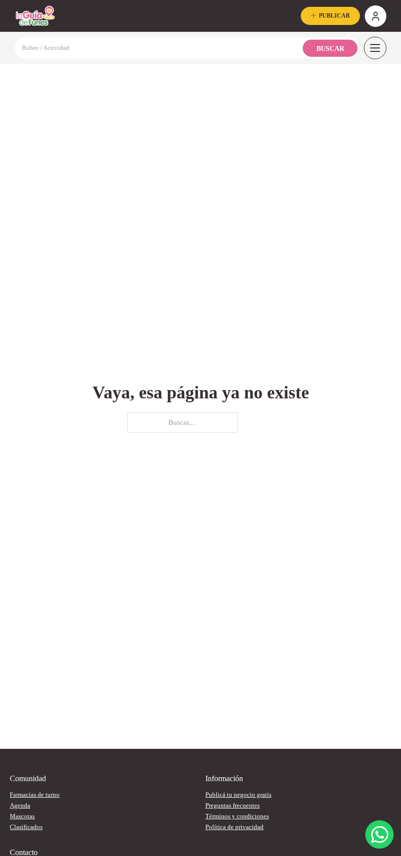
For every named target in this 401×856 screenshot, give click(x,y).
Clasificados (26, 827)
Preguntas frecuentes (232, 805)
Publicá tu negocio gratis (238, 794)
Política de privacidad (234, 827)
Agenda (20, 805)
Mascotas (22, 816)
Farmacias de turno (35, 794)
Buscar (330, 48)
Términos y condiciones (237, 816)
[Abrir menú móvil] (375, 48)
